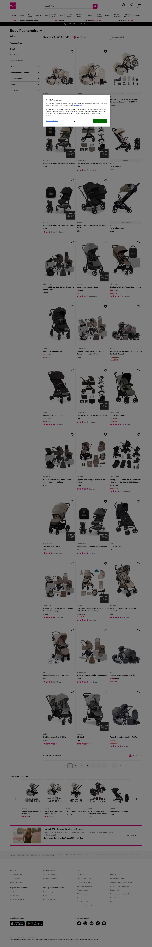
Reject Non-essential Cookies (82, 121)
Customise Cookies (52, 121)
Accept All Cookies (100, 121)
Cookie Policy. (77, 105)
